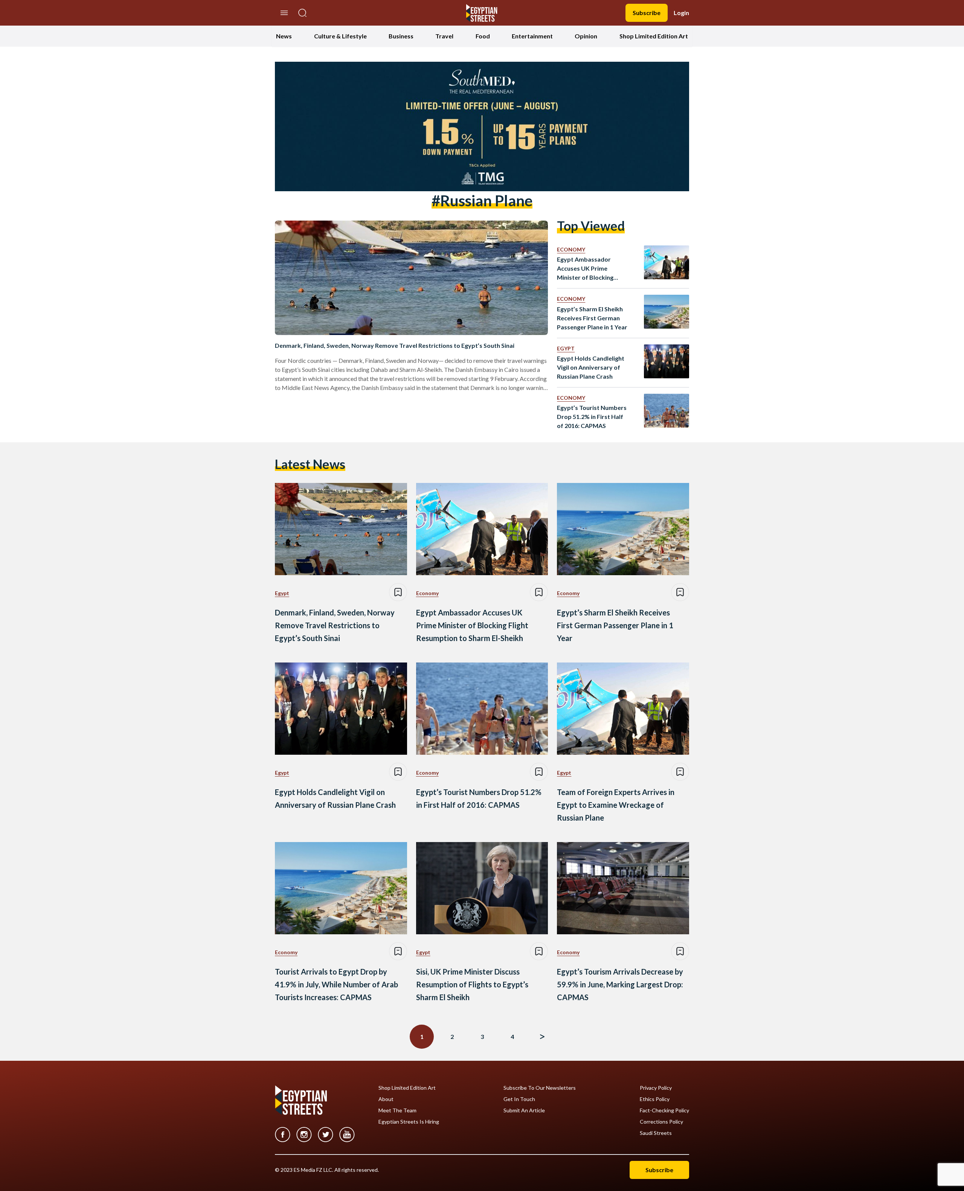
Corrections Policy (661, 1122)
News (284, 36)
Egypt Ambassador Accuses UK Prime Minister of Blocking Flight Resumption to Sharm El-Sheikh (586, 269)
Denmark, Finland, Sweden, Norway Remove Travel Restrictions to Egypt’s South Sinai (394, 345)
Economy (571, 249)
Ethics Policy (655, 1099)
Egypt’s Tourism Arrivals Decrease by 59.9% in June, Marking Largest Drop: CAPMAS (620, 984)
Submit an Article (524, 1110)
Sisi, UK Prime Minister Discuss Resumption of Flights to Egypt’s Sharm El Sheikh (472, 984)
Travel (444, 36)
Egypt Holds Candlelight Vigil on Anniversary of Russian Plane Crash (590, 367)
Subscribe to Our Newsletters (539, 1088)
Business (401, 36)
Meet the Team (397, 1110)
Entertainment (532, 36)
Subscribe (646, 12)
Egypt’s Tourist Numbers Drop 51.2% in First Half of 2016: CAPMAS (592, 416)
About (386, 1099)
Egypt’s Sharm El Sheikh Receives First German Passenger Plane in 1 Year (592, 317)
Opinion (586, 36)
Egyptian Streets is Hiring (408, 1122)
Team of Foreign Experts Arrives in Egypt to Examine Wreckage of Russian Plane (615, 804)
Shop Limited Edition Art (653, 36)
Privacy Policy (656, 1088)
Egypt (566, 348)
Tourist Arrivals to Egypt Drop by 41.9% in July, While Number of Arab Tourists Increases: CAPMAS (336, 984)
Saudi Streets (656, 1133)
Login (681, 12)
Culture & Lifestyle (340, 36)
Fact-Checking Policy (664, 1110)
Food (483, 36)
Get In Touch (519, 1099)
